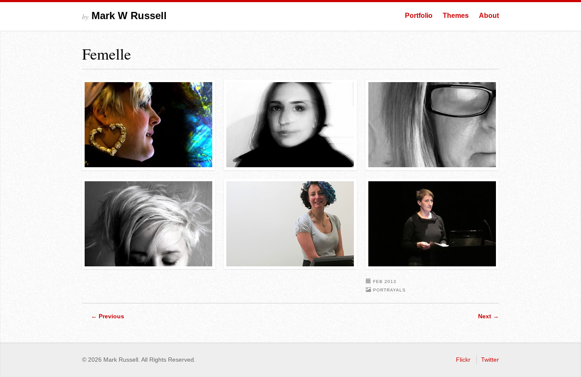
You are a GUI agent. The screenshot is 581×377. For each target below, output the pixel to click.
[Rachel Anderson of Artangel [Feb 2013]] (432, 224)
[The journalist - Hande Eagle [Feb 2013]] (290, 125)
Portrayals (389, 290)
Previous (107, 316)
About (489, 15)
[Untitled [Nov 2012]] (290, 224)
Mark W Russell (124, 15)
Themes (456, 15)
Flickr (463, 359)
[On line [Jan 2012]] (432, 125)
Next (488, 316)
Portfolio (419, 15)
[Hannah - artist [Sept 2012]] (149, 125)
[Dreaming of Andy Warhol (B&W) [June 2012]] (149, 224)
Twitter (490, 359)
